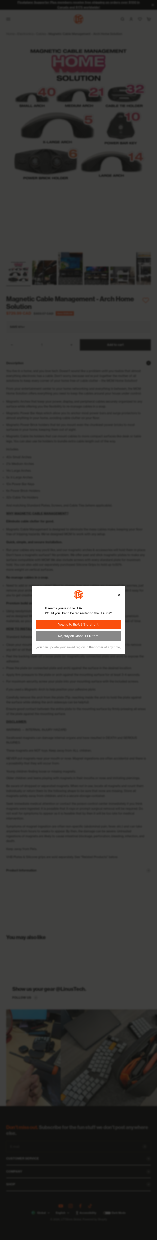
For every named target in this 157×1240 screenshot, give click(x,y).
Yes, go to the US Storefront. (78, 624)
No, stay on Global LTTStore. (78, 636)
